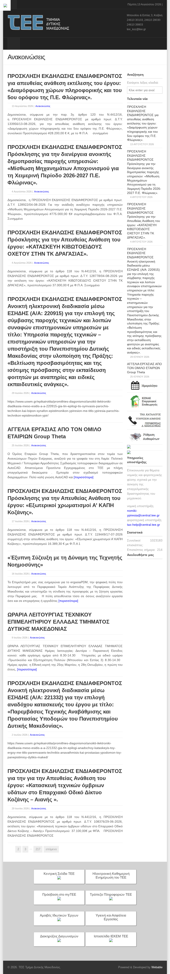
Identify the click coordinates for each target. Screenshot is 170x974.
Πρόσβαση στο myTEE (59, 894)
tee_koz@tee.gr (136, 29)
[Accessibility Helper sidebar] (5, 5)
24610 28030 (152, 20)
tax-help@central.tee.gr (143, 524)
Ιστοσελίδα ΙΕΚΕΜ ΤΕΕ (111, 936)
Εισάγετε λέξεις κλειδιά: (143, 82)
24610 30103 (135, 20)
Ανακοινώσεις (42, 106)
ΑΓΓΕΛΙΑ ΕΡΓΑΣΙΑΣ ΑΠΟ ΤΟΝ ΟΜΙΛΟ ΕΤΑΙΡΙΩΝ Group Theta (144, 368)
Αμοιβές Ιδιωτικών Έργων (59, 915)
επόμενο (51, 849)
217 (38, 849)
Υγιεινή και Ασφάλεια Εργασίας (111, 917)
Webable (156, 967)
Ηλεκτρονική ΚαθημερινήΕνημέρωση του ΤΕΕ (111, 875)
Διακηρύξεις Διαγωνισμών (59, 936)
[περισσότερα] (83, 477)
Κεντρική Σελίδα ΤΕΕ (59, 873)
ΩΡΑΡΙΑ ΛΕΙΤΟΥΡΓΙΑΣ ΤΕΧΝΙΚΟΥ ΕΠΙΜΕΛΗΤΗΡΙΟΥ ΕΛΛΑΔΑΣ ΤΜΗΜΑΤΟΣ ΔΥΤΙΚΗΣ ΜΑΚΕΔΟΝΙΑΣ (58, 622)
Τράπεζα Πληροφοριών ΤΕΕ (111, 894)
